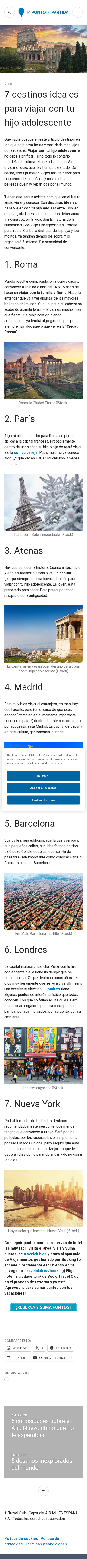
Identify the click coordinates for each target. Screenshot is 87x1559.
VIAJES (9, 84)
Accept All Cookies (43, 787)
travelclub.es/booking (44, 1271)
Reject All (43, 775)
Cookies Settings (43, 799)
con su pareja (26, 452)
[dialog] (43, 779)
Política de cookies (21, 1538)
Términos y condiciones (46, 1544)
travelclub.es (35, 1254)
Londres (52, 989)
